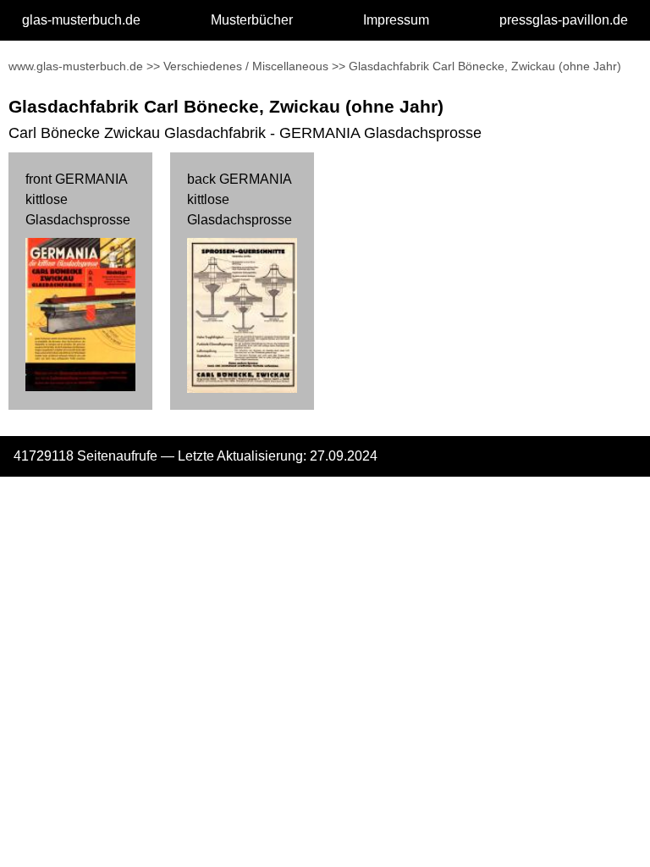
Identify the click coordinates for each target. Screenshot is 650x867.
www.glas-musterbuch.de (75, 66)
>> (153, 66)
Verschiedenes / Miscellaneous (245, 66)
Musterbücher (252, 20)
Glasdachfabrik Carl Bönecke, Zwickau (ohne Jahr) (485, 66)
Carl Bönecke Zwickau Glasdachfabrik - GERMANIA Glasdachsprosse (245, 132)
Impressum (396, 20)
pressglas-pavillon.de (563, 20)
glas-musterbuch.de (81, 20)
